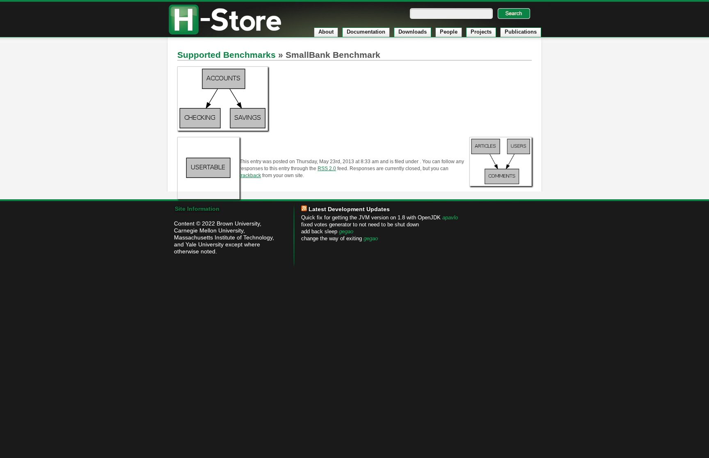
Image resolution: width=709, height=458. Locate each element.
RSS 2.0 (327, 168)
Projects (481, 32)
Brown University (238, 223)
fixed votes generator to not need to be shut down (360, 225)
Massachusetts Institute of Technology (223, 237)
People (448, 32)
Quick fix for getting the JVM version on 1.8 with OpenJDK (371, 218)
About (326, 32)
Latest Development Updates (349, 209)
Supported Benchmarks (226, 54)
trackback (250, 175)
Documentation (366, 32)
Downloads (412, 32)
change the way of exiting (331, 239)
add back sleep (319, 232)
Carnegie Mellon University (208, 230)
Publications (521, 32)
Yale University (204, 244)
